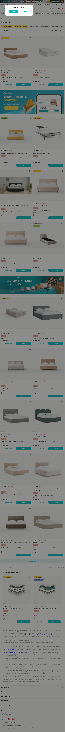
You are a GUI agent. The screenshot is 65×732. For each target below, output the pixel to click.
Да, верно (13, 11)
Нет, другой (25, 11)
